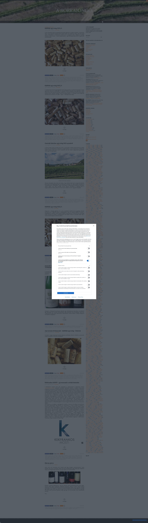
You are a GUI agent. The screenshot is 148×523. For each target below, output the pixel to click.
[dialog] (74, 261)
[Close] (94, 226)
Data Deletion (67, 297)
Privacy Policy (80, 297)
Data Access (74, 297)
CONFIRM (66, 293)
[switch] (88, 248)
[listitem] (74, 245)
